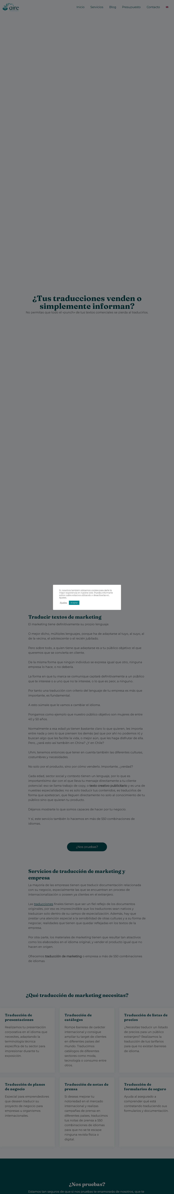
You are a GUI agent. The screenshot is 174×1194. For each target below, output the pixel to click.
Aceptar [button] (74, 603)
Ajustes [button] (63, 602)
